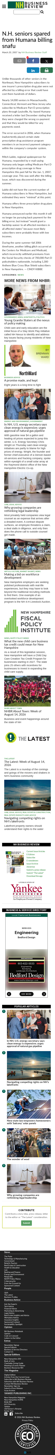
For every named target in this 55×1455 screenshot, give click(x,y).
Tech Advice (9, 1306)
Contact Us (8, 1352)
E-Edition (31, 855)
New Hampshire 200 (12, 1359)
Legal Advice (15, 504)
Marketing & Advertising (14, 1311)
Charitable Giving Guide (13, 1363)
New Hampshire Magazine (14, 1398)
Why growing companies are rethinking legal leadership (22, 509)
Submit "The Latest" (35, 873)
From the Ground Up (12, 1283)
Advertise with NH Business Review (18, 1382)
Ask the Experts (10, 1304)
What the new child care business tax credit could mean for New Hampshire (26, 644)
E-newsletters (32, 861)
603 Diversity (10, 1404)
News (21, 275)
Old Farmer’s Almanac (13, 1409)
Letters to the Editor (12, 1338)
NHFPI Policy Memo (19, 638)
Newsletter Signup (11, 1345)
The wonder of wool (18, 1159)
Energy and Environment (16, 421)
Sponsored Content (12, 1286)
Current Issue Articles (36, 852)
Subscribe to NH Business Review (17, 1379)
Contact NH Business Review (16, 1384)
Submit (26, 1223)
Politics (40, 317)
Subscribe (31, 858)
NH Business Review (27, 4)
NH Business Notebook (13, 1331)
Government (10, 317)
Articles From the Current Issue (16, 1377)
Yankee (7, 1407)
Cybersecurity (10, 1281)
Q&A (6, 1293)
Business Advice (12, 377)
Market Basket (27, 571)
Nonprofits (29, 317)
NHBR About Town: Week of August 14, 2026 (22, 713)
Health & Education (12, 1268)
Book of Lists (9, 1361)
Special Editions (10, 1347)
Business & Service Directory (16, 1350)
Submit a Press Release (13, 1388)
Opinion (7, 1334)
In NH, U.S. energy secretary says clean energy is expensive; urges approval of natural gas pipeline (25, 428)
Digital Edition (10, 1375)
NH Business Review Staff (34, 52)
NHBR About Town (13, 708)
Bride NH (8, 1402)
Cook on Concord (11, 1336)
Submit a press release (36, 870)
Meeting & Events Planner (14, 1366)
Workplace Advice (11, 1318)
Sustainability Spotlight (13, 1324)
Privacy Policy (27, 1420)
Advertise (31, 867)
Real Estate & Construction (36, 812)
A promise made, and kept (21, 380)
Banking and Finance (12, 1272)
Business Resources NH (13, 1368)
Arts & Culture (11, 571)
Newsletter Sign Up (12, 1386)
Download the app (34, 876)
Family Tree (8, 1411)
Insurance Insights (11, 1320)
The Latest (9, 759)
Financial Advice (10, 1309)
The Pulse (8, 1257)
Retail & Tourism (10, 1263)
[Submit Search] (41, 12)
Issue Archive (32, 864)
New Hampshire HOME (13, 1400)
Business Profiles (11, 1297)
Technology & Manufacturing (15, 1259)
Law (6, 504)
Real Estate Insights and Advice (20, 815)
